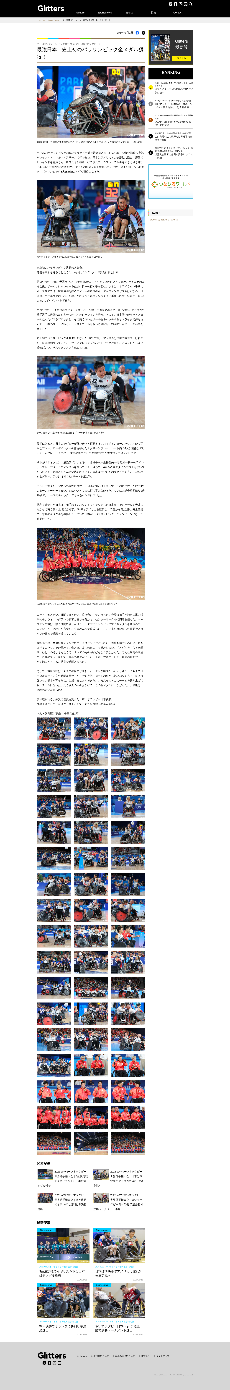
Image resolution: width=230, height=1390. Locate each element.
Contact (177, 12)
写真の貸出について (125, 1356)
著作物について (101, 1356)
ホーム (42, 20)
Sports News (53, 20)
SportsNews (105, 12)
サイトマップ (162, 1356)
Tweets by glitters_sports (163, 219)
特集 (153, 12)
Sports (129, 12)
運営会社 (145, 1356)
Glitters (80, 12)
